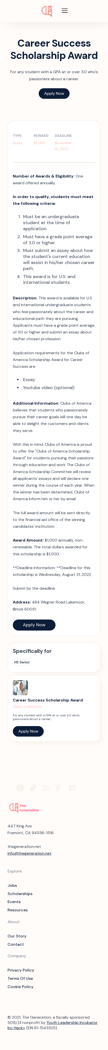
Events (14, 901)
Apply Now (54, 93)
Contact (16, 944)
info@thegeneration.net (29, 853)
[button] (64, 11)
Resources (18, 910)
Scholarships (20, 893)
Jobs (12, 885)
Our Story (17, 936)
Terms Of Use (20, 978)
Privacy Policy (21, 970)
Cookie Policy (20, 986)
